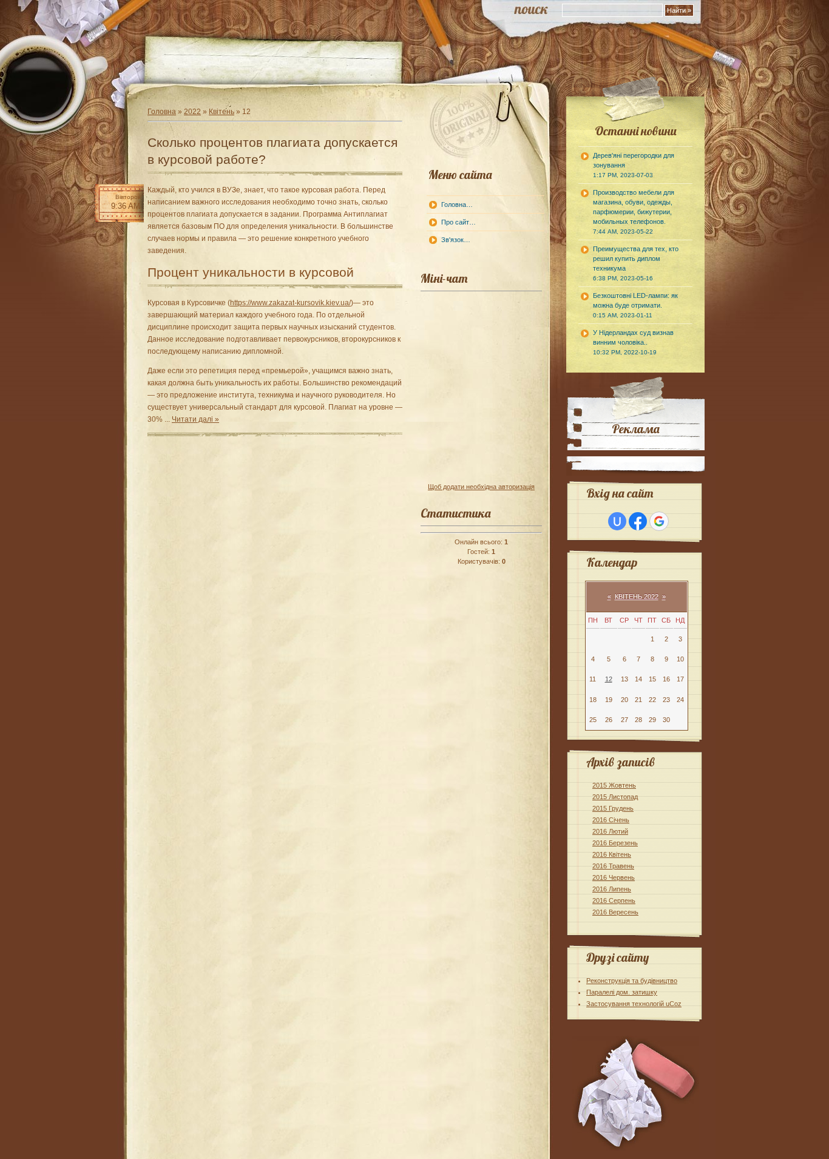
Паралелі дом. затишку (621, 992)
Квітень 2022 (636, 596)
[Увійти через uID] (617, 521)
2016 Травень (613, 866)
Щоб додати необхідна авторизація (481, 486)
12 (608, 679)
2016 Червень (613, 877)
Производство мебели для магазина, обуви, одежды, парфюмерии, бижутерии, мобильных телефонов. (633, 212)
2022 (192, 111)
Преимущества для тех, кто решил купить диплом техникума (635, 263)
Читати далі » (195, 419)
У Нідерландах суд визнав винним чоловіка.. (633, 342)
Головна (161, 111)
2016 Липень (611, 889)
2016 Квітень (611, 854)
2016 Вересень (615, 912)
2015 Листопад (615, 796)
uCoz (674, 1003)
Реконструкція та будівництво (631, 980)
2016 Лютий (610, 831)
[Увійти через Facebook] (638, 521)
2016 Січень (610, 819)
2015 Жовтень (614, 785)
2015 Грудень (613, 808)
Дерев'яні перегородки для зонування (633, 165)
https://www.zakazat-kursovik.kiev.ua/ (290, 303)
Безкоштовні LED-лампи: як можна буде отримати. (635, 305)
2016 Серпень (613, 900)
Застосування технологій (626, 1003)
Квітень (221, 111)
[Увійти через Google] (659, 521)
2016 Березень (615, 842)
